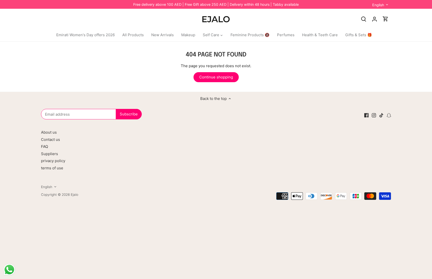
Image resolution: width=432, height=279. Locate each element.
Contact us (50, 139)
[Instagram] (374, 115)
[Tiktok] (381, 115)
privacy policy (53, 160)
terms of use (52, 168)
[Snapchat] (389, 115)
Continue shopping (216, 77)
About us (49, 132)
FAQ (44, 146)
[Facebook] (366, 115)
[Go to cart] (385, 19)
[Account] (374, 19)
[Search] (363, 19)
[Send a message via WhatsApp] (9, 270)
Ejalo (74, 195)
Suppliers (49, 153)
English (378, 5)
